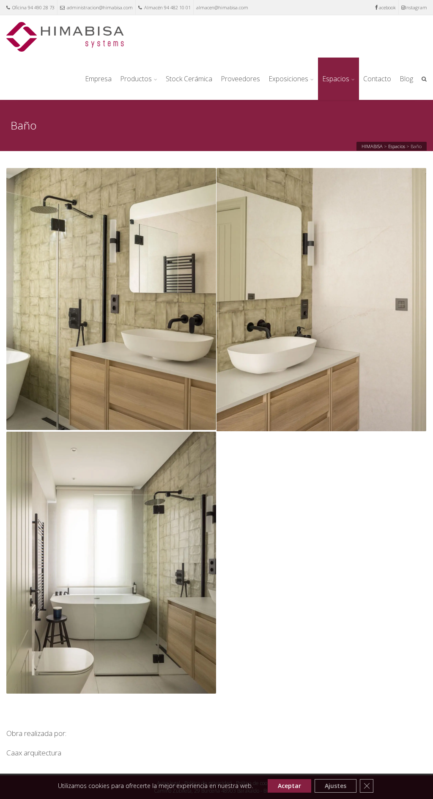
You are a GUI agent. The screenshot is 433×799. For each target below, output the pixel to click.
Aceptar (289, 786)
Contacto (377, 78)
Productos (136, 78)
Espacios (335, 78)
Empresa (98, 78)
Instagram (416, 7)
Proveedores (240, 78)
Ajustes (335, 786)
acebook (387, 7)
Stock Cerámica (189, 78)
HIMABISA (372, 146)
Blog (406, 78)
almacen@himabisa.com (222, 7)
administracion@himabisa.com (100, 7)
